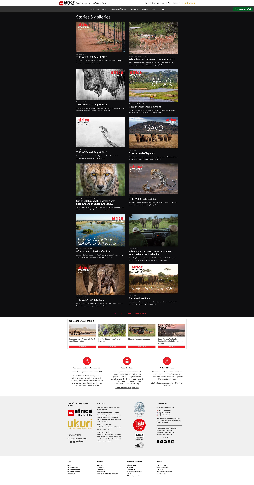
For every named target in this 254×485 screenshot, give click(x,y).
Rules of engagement (133, 475)
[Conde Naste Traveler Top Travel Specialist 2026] (139, 430)
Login (69, 465)
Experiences (100, 467)
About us (154, 9)
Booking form (101, 471)
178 (129, 314)
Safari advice (100, 469)
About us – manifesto (163, 467)
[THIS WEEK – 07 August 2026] (100, 132)
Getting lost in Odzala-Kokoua (145, 106)
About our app (71, 473)
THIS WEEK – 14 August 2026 (91, 104)
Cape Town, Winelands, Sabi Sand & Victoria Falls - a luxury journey (170, 341)
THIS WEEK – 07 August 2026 (91, 152)
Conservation (134, 9)
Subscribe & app (131, 465)
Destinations (132, 150)
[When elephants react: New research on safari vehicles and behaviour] (153, 230)
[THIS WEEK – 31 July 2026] (153, 179)
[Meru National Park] (153, 279)
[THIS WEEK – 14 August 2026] (100, 85)
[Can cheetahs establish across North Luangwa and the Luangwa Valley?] (100, 180)
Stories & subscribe (134, 461)
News (96, 198)
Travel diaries (142, 103)
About (159, 461)
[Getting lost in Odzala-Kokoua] (153, 86)
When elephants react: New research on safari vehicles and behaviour (150, 253)
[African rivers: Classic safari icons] (100, 230)
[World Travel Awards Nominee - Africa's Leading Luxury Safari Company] (139, 416)
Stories (104, 9)
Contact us (160, 469)
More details (82, 346)
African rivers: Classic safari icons (94, 251)
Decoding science (134, 56)
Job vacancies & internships (164, 471)
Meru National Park (139, 298)
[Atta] (139, 447)
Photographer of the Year (118, 9)
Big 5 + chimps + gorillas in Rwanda (109, 340)
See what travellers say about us (127, 388)
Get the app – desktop (73, 471)
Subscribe (145, 9)
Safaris (100, 461)
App (69, 461)
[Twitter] (162, 441)
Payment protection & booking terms (107, 473)
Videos (129, 473)
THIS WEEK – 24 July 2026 (90, 300)
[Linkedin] (173, 441)
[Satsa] (139, 439)
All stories (130, 467)
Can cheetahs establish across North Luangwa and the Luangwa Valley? (95, 202)
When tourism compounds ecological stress (152, 59)
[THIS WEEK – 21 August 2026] (100, 37)
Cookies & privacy (162, 473)
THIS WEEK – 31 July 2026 (143, 199)
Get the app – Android (73, 469)
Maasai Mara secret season (139, 339)
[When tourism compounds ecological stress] (153, 38)
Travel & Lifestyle (133, 103)
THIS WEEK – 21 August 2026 (91, 57)
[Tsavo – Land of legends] (153, 133)
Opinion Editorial (81, 54)
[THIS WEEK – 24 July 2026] (100, 280)
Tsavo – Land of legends (142, 153)
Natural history (143, 56)
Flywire (115, 374)
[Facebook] (158, 441)
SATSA (115, 381)
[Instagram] (169, 441)
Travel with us (94, 9)
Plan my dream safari (243, 9)
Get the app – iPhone (73, 467)
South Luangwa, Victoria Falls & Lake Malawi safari (82, 340)
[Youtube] (165, 441)
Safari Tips (79, 248)
